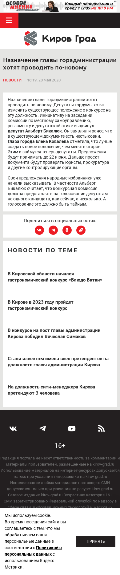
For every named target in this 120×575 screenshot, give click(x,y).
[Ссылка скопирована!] (81, 230)
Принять (96, 541)
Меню (9, 20)
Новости (12, 80)
